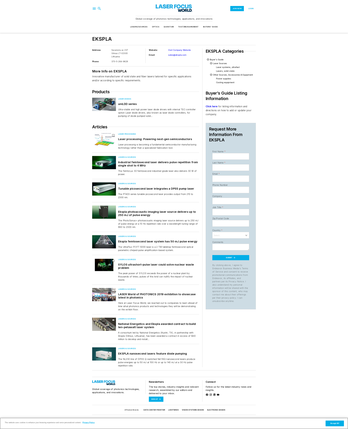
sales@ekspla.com (177, 55)
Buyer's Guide (217, 59)
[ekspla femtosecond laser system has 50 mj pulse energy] (104, 241)
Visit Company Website (179, 50)
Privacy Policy (89, 423)
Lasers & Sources (127, 157)
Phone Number (220, 185)
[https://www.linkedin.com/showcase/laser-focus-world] (214, 394)
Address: (96, 50)
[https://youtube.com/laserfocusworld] (218, 394)
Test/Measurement (188, 27)
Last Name (219, 162)
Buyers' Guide (210, 27)
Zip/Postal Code (220, 218)
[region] (174, 423)
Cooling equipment (225, 82)
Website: (153, 50)
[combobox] (230, 235)
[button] (94, 9)
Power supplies (223, 78)
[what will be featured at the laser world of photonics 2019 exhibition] (104, 294)
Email (216, 173)
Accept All (334, 423)
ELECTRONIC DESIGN (216, 410)
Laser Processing (127, 134)
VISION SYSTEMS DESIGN (193, 410)
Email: (152, 55)
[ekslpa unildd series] (104, 104)
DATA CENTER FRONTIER (154, 410)
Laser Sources (220, 63)
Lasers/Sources (139, 27)
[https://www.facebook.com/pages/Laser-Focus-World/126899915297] (207, 394)
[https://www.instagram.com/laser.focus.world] (210, 394)
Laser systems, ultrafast (228, 67)
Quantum (169, 27)
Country (217, 230)
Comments (217, 242)
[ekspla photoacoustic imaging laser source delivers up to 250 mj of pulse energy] (104, 212)
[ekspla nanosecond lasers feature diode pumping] (104, 354)
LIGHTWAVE (173, 410)
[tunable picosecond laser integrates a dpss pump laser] (104, 189)
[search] (99, 9)
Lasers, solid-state (225, 71)
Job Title (217, 207)
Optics (155, 27)
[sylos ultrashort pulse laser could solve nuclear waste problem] (104, 265)
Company (217, 196)
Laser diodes (124, 99)
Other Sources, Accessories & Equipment (233, 75)
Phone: (95, 61)
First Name (219, 151)
